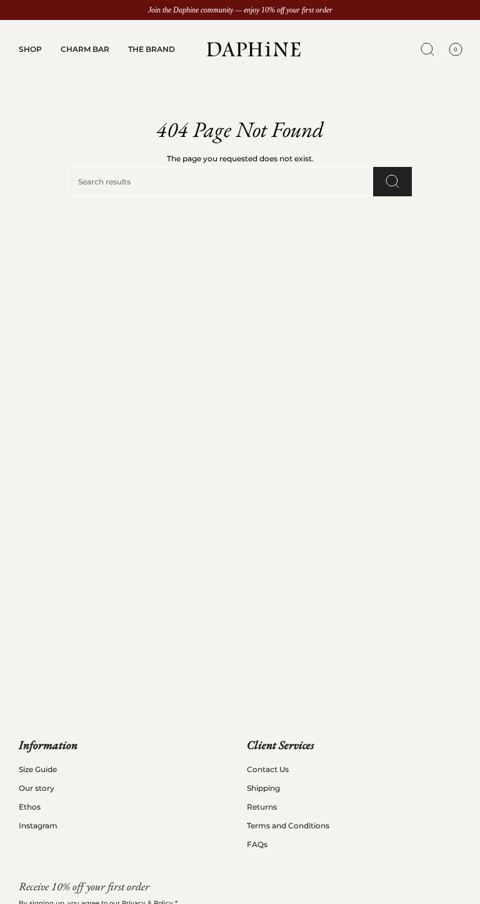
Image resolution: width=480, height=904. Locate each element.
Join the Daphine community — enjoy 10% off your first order (240, 10)
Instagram (38, 825)
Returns (262, 806)
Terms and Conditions (288, 825)
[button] (30, 49)
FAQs (257, 844)
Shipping (263, 788)
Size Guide (38, 769)
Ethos (30, 806)
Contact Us (268, 769)
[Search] (392, 181)
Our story (36, 788)
